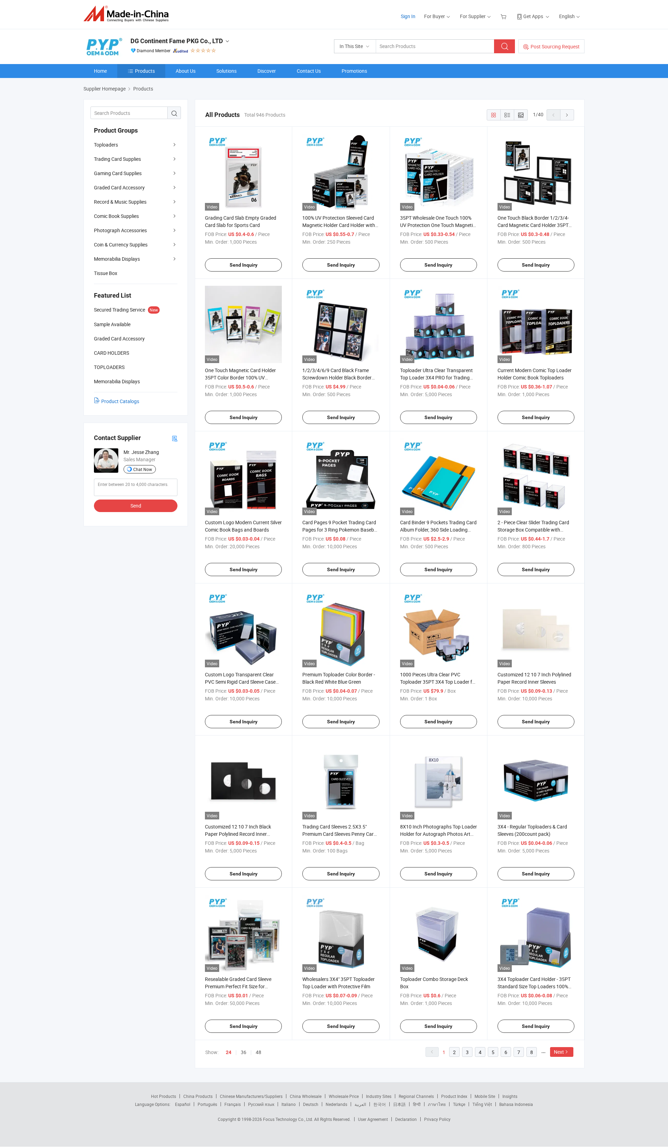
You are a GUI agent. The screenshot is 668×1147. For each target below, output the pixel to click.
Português (207, 1104)
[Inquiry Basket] (504, 16)
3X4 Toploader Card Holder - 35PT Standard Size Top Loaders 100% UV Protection (534, 986)
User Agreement (373, 1119)
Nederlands (336, 1104)
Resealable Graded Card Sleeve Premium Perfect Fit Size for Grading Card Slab (238, 986)
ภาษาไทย (437, 1104)
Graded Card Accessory (119, 187)
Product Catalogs (120, 401)
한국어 (379, 1104)
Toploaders (106, 144)
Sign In (408, 16)
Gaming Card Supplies (118, 173)
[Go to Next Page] (567, 115)
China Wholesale (305, 1096)
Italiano (288, 1104)
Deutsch (310, 1104)
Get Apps (533, 16)
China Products (198, 1096)
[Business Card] (174, 438)
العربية (360, 1104)
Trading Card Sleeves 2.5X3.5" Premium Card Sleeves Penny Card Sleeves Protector (339, 833)
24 (228, 1052)
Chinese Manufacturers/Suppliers (251, 1096)
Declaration (406, 1119)
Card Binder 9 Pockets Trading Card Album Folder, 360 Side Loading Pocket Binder (438, 529)
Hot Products (163, 1096)
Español (182, 1104)
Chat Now (142, 469)
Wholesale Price (344, 1096)
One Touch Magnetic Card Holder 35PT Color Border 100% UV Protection (240, 377)
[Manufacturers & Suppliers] (128, 14)
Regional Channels (416, 1096)
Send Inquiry (243, 265)
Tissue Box (105, 273)
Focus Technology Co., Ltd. (288, 1119)
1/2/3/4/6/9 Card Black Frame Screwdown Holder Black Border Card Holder (337, 377)
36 (243, 1052)
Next (559, 1051)
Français (232, 1104)
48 (258, 1052)
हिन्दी (417, 1104)
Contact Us (309, 71)
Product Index (454, 1096)
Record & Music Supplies (120, 201)
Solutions (226, 71)
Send (135, 505)
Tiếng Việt (482, 1104)
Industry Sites (378, 1096)
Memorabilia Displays (117, 259)
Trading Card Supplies (117, 159)
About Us (186, 71)
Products (145, 71)
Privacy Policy (437, 1119)
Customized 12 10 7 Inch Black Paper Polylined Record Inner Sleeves (238, 833)
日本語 (399, 1104)
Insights (509, 1096)
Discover (266, 71)
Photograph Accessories (120, 230)
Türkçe (459, 1104)
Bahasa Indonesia (516, 1104)
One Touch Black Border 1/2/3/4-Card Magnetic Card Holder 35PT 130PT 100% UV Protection (533, 225)
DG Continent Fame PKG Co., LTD (176, 41)
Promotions (354, 71)
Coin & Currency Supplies (121, 244)
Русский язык (261, 1104)
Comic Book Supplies (116, 216)
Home (100, 71)
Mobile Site (485, 1096)
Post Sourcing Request (555, 46)
